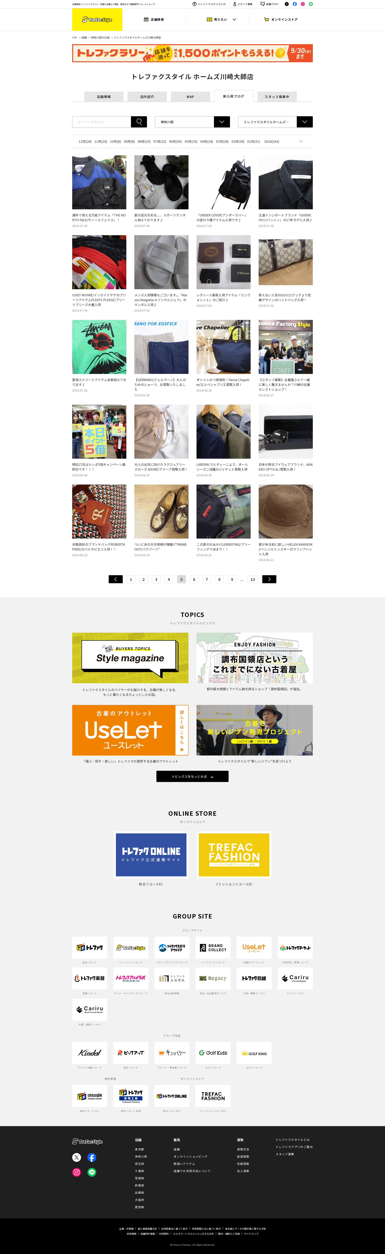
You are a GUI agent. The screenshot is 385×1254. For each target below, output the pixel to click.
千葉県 (139, 1171)
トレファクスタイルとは (212, 4)
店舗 (84, 37)
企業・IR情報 (126, 1228)
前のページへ (116, 579)
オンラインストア (284, 19)
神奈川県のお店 (100, 37)
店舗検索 (157, 19)
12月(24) (85, 141)
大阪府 (139, 1200)
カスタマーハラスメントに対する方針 (193, 1233)
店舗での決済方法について (192, 1171)
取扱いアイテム (184, 1164)
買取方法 (243, 1149)
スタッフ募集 (245, 4)
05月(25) (191, 141)
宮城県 (139, 1178)
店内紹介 (147, 96)
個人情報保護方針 (147, 1228)
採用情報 (131, 1233)
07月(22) (159, 141)
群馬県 (139, 1185)
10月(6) (115, 141)
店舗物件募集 (148, 1233)
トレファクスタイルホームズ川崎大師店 (137, 37)
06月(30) (175, 141)
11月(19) (100, 141)
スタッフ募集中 (277, 96)
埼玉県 (139, 1164)
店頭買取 (243, 1156)
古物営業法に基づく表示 (174, 1228)
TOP (74, 37)
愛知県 (139, 1207)
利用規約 (164, 1233)
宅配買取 (243, 1164)
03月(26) (222, 141)
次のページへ (269, 579)
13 (253, 579)
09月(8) (129, 141)
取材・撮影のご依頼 (229, 1233)
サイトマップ (251, 1233)
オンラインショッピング (191, 1156)
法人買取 (243, 1171)
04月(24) (206, 141)
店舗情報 (104, 96)
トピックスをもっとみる (189, 776)
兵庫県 (139, 1193)
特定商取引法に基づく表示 (206, 1228)
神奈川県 (141, 1156)
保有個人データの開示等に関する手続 (245, 1228)
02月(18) (238, 141)
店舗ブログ (272, 4)
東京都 (139, 1149)
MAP (190, 96)
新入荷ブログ (233, 96)
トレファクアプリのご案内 (294, 1147)
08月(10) (144, 141)
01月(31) (253, 141)
